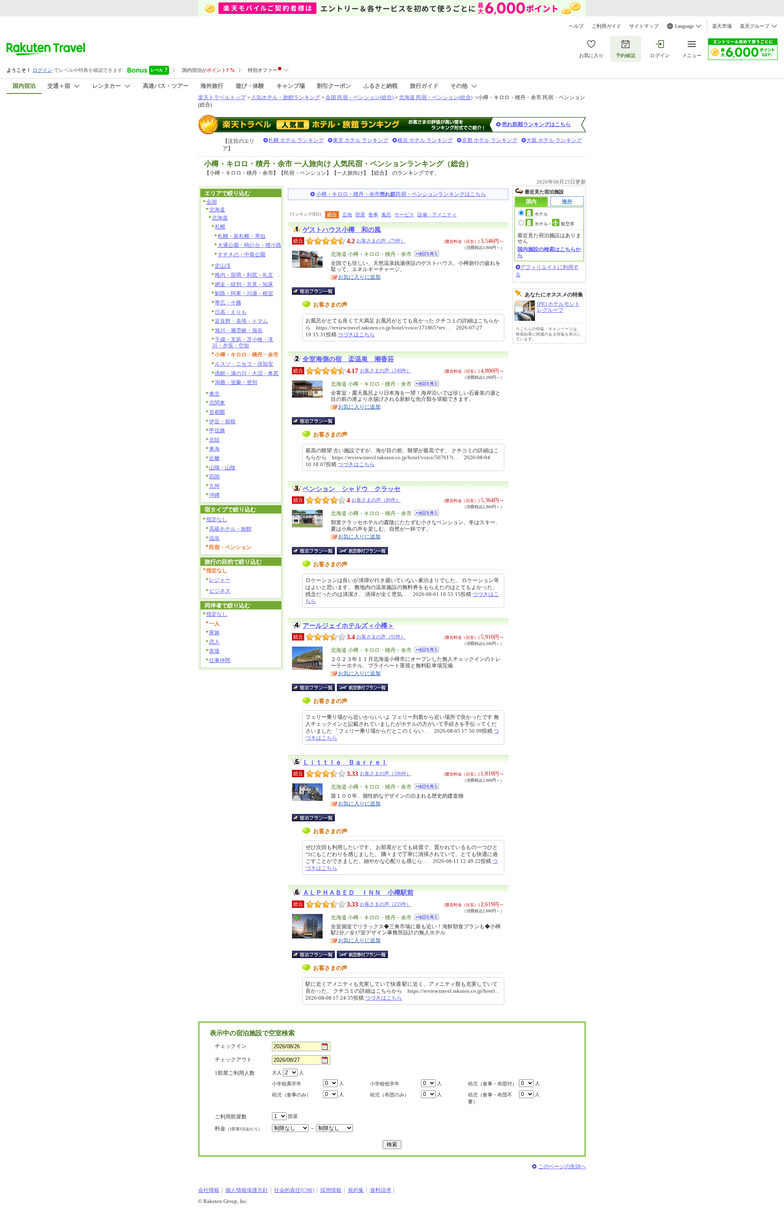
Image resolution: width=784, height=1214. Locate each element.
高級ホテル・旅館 (230, 529)
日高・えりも (231, 312)
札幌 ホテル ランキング (296, 140)
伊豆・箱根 (222, 421)
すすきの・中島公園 (241, 254)
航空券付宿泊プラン (362, 550)
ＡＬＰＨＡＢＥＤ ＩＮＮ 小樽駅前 (358, 892)
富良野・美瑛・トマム (241, 321)
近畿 (214, 458)
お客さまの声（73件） (380, 241)
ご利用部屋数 (231, 1117)
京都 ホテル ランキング (489, 140)
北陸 (214, 440)
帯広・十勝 (228, 303)
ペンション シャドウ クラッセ (352, 488)
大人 (277, 1073)
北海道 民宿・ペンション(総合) (435, 97)
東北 (214, 394)
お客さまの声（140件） (385, 371)
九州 (214, 486)
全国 (211, 202)
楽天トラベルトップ (222, 97)
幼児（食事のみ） (291, 1095)
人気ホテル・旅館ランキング (285, 97)
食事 (373, 215)
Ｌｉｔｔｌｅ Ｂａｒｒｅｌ (345, 762)
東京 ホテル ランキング (360, 140)
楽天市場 (722, 26)
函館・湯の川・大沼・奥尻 (246, 373)
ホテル (541, 213)
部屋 (360, 215)
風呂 (386, 215)
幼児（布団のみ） (389, 1095)
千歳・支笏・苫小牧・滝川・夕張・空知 (242, 342)
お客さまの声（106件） (385, 773)
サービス (404, 215)
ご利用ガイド (606, 26)
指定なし (216, 519)
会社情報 (208, 1190)
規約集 (356, 1190)
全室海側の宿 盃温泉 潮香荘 (348, 359)
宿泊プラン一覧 (317, 291)
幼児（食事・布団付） (492, 1084)
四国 (214, 477)
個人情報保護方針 (246, 1190)
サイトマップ (644, 26)
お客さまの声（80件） (376, 500)
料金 (238, 1128)
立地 (347, 215)
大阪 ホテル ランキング (554, 140)
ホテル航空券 (555, 223)
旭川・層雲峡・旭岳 (239, 330)
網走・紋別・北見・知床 (244, 284)
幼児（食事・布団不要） (490, 1098)
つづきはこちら (356, 334)
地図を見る (426, 254)
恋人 (214, 642)
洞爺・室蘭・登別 (236, 382)
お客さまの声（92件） (380, 637)
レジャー (219, 580)
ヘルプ (576, 26)
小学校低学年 (384, 1084)
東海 (214, 449)
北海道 (217, 210)
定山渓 (223, 266)
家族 (214, 632)
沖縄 (214, 495)
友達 (214, 651)
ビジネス (219, 591)
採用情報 (330, 1190)
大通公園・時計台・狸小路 (249, 245)
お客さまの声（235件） (385, 904)
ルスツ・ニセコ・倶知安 (244, 364)
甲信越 (217, 430)
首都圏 (217, 412)
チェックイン (231, 1046)
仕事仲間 (219, 660)
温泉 (214, 538)
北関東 (217, 403)
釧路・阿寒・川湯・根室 (244, 293)
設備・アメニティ (437, 215)
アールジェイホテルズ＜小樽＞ (348, 625)
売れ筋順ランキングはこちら (536, 124)
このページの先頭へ (562, 1166)
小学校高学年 (286, 1084)
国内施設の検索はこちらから (549, 252)
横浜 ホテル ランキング (425, 140)
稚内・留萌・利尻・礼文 (244, 275)
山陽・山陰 (222, 468)
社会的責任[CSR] (294, 1190)
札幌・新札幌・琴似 (241, 236)
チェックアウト (233, 1059)
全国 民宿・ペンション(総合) (359, 97)
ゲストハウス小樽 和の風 (342, 229)
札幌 (220, 227)
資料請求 (380, 1190)
